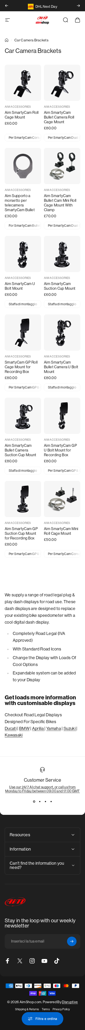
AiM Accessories (18, 106)
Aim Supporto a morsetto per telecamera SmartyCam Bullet (20, 203)
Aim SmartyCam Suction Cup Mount (59, 286)
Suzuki (70, 728)
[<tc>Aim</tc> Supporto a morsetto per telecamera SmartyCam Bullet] (23, 166)
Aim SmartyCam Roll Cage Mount (22, 114)
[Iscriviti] (71, 941)
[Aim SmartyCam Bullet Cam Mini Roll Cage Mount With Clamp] (62, 166)
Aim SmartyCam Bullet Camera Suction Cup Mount (20, 450)
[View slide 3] (45, 801)
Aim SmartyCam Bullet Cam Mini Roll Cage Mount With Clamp (60, 203)
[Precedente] (6, 6)
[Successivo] (78, 6)
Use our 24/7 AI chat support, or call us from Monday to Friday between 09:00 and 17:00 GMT (42, 789)
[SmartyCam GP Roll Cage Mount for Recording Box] (23, 332)
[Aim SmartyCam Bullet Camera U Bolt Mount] (62, 332)
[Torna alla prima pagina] (6, 40)
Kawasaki (14, 735)
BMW (24, 728)
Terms (46, 1009)
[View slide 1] (34, 801)
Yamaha (53, 728)
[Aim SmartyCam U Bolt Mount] (23, 254)
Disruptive (70, 1002)
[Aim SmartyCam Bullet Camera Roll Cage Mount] (62, 83)
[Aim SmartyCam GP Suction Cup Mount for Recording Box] (23, 499)
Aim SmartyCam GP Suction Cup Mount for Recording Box (21, 533)
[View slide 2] (39, 801)
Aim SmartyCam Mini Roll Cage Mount (61, 531)
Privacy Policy (61, 1009)
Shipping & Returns (27, 1009)
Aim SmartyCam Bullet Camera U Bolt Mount (61, 367)
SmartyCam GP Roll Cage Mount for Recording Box (21, 367)
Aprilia (38, 728)
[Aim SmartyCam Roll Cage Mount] (23, 83)
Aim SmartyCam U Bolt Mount (20, 286)
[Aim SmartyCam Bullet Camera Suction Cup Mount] (23, 416)
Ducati (11, 728)
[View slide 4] (51, 801)
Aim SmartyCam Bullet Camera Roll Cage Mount (59, 117)
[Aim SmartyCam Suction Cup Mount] (62, 254)
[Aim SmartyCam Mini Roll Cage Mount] (62, 499)
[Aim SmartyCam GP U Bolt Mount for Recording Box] (62, 416)
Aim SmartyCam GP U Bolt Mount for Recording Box (60, 450)
